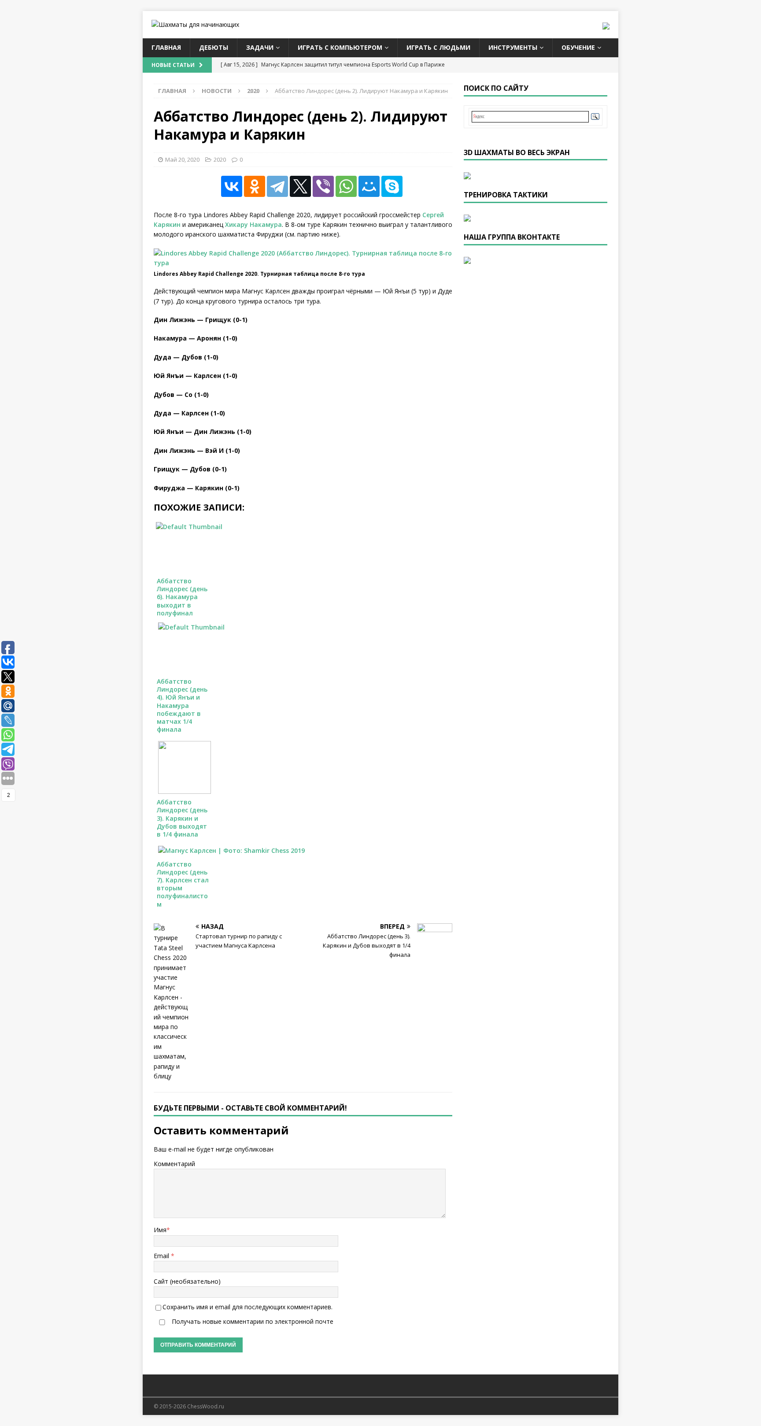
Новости (217, 91)
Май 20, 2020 (182, 159)
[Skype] (392, 186)
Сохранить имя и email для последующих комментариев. (247, 1307)
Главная (166, 47)
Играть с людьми (438, 47)
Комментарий (174, 1163)
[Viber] (323, 186)
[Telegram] (277, 186)
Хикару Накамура (253, 224)
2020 (220, 159)
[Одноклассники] (254, 186)
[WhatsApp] (346, 186)
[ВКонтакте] (231, 186)
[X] (300, 186)
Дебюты (213, 47)
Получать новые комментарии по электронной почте (251, 1321)
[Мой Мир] (369, 186)
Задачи (259, 47)
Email (162, 1256)
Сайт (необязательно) (187, 1281)
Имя (160, 1230)
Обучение (578, 47)
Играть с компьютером (340, 47)
